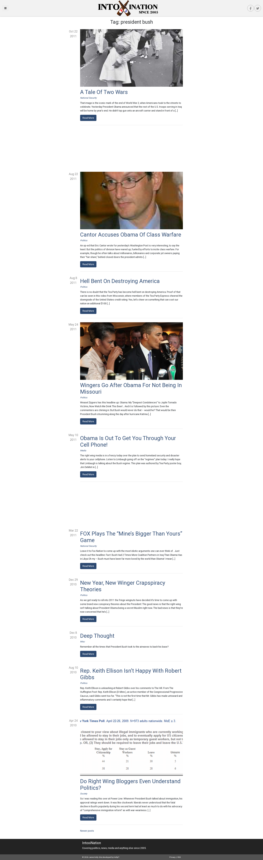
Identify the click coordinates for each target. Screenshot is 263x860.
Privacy (172, 857)
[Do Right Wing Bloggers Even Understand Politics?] (131, 747)
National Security (88, 98)
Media (83, 450)
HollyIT (116, 857)
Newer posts (87, 830)
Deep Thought (97, 636)
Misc (82, 641)
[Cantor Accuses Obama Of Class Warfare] (131, 200)
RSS (179, 857)
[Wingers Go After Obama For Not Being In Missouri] (131, 351)
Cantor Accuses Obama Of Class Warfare (130, 234)
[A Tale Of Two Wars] (131, 58)
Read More (88, 117)
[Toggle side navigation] (5, 8)
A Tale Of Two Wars (104, 92)
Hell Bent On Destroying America (120, 281)
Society (83, 793)
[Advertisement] (131, 148)
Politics (83, 240)
